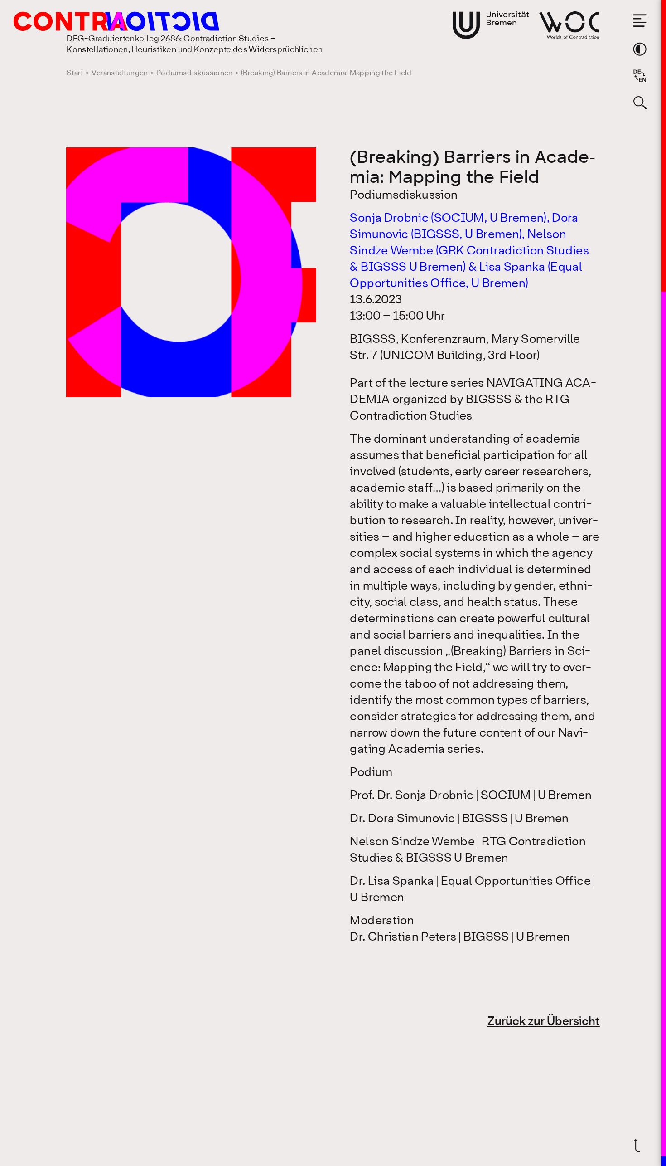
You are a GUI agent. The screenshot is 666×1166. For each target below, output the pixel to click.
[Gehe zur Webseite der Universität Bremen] (491, 25)
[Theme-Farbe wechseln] (640, 49)
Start (75, 73)
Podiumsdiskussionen (194, 73)
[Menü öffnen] (640, 20)
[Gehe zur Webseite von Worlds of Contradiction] (569, 25)
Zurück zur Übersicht (543, 1021)
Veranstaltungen (120, 73)
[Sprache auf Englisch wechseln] (640, 76)
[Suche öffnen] (640, 102)
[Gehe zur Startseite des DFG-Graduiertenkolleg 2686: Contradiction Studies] (96, 21)
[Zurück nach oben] (640, 1146)
